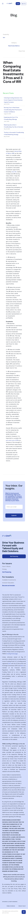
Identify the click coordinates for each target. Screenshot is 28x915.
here (9, 663)
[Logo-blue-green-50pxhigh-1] (9, 3)
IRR (13, 153)
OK (24, 912)
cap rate (14, 171)
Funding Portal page (12, 654)
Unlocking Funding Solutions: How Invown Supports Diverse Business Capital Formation (13, 100)
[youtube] (23, 535)
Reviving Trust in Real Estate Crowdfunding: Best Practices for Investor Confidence (13, 110)
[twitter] (22, 53)
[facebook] (17, 53)
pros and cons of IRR (12, 440)
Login (18, 3)
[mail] (24, 53)
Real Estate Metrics (14, 46)
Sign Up (24, 3)
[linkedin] (19, 53)
